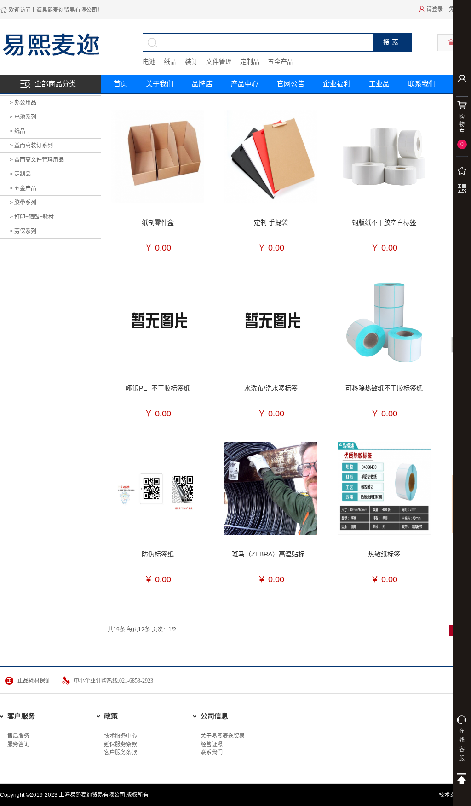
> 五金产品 (23, 188)
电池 (149, 61)
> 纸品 (17, 131)
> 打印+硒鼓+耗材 (32, 217)
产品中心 (244, 84)
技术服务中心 (120, 736)
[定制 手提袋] (270, 156)
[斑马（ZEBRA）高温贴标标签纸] (270, 488)
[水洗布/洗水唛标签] (270, 322)
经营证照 (212, 744)
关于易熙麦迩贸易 (223, 736)
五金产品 (280, 61)
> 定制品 (20, 174)
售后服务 (18, 736)
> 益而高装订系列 (31, 145)
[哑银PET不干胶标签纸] (157, 322)
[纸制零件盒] (157, 156)
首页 (120, 84)
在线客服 (462, 745)
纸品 (170, 61)
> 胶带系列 (23, 202)
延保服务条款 (120, 744)
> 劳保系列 (23, 231)
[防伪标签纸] (157, 488)
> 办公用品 (23, 102)
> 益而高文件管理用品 (37, 160)
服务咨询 (18, 744)
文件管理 (219, 61)
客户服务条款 (120, 752)
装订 (191, 61)
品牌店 (202, 84)
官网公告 (290, 84)
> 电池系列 (23, 117)
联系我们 (212, 752)
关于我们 (159, 84)
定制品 (249, 61)
